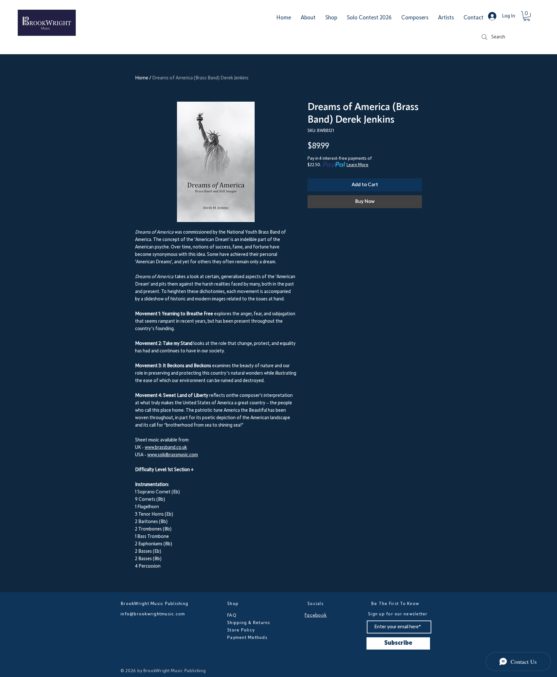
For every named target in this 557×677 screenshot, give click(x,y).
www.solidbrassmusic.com (172, 455)
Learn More (357, 165)
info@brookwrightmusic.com (153, 614)
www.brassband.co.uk (166, 447)
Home (141, 78)
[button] (527, 16)
